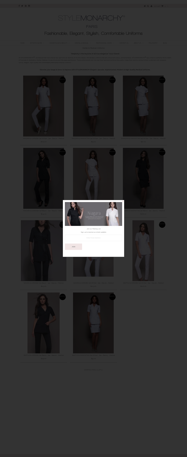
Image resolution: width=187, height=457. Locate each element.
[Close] (123, 201)
